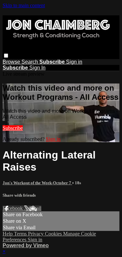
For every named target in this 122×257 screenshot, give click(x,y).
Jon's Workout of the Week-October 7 (37, 182)
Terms (21, 233)
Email (35, 208)
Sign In (37, 67)
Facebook (13, 208)
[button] (6, 55)
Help (8, 233)
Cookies (54, 233)
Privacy (36, 233)
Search (30, 62)
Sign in (74, 62)
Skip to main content (24, 5)
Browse (12, 62)
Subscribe (13, 128)
